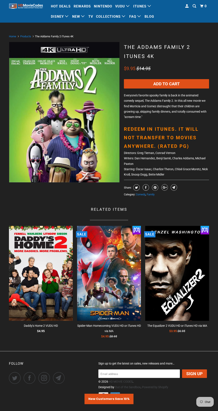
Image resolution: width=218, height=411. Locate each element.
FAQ (133, 17)
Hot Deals (61, 6)
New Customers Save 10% (109, 399)
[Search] (195, 6)
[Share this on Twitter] (136, 187)
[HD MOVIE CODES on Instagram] (45, 378)
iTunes (140, 6)
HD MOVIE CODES (121, 381)
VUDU (120, 6)
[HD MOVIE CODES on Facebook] (31, 378)
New (76, 17)
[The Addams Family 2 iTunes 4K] (64, 112)
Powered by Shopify (155, 387)
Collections (109, 17)
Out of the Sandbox (128, 387)
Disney (58, 17)
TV (90, 17)
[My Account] (187, 6)
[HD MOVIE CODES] (26, 7)
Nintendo (103, 6)
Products (25, 36)
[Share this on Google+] (164, 187)
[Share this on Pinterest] (154, 187)
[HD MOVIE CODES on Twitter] (16, 378)
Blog (149, 17)
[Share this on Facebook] (145, 187)
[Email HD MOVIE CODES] (60, 378)
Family (151, 194)
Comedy (140, 194)
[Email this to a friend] (173, 187)
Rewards (82, 6)
